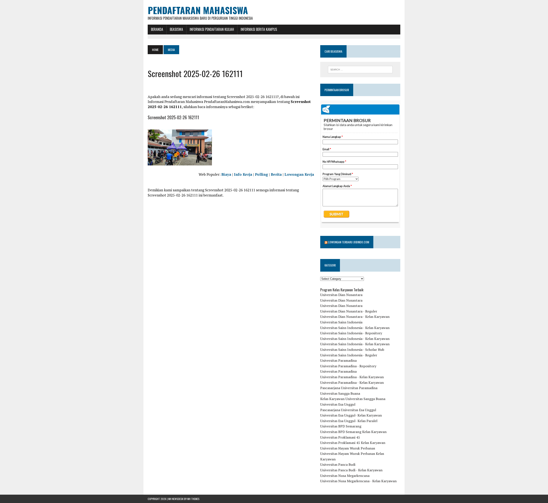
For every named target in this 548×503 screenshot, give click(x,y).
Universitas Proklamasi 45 (340, 437)
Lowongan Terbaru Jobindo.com (348, 242)
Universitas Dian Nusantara (341, 294)
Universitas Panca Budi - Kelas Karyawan (351, 470)
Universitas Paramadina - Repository (348, 366)
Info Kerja (243, 174)
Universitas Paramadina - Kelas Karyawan (352, 377)
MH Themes (193, 499)
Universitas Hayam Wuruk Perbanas (347, 448)
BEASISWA (176, 29)
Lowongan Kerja (299, 174)
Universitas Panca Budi (337, 464)
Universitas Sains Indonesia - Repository (351, 333)
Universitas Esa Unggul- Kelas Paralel (348, 420)
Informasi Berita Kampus (259, 29)
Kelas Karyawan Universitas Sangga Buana (352, 398)
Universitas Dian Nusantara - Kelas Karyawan (355, 316)
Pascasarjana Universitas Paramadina (348, 387)
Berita (276, 174)
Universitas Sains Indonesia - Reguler (348, 355)
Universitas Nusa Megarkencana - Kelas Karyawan (358, 481)
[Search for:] (360, 69)
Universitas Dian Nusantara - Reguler (348, 311)
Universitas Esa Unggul (337, 404)
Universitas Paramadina (338, 360)
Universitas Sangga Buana (340, 393)
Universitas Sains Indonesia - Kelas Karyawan (355, 327)
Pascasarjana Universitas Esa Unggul (348, 410)
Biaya (226, 174)
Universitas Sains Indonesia (341, 322)
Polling (261, 174)
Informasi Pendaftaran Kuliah (212, 29)
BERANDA (157, 29)
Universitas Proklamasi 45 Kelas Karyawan (352, 442)
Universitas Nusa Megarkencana (344, 475)
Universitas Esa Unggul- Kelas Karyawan (351, 415)
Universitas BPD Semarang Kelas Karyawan (353, 431)
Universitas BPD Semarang (340, 426)
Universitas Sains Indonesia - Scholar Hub (352, 349)
